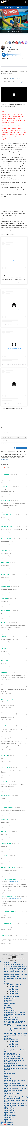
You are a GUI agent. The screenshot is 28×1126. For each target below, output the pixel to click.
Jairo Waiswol (5, 622)
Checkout (6, 983)
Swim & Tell (7, 1077)
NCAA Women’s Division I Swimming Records (14, 1060)
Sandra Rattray (5, 610)
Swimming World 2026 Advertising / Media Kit (14, 1080)
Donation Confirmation (9, 998)
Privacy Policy (20, 954)
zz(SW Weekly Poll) (8, 1122)
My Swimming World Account (11, 1040)
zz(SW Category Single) (9, 1110)
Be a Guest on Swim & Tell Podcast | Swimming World (15, 979)
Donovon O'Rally (6, 486)
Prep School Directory (9, 1073)
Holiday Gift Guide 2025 (9, 1010)
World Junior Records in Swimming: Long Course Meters (15, 1101)
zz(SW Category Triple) (9, 1112)
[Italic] (4, 437)
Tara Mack (4, 855)
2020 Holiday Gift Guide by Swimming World (14, 963)
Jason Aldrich (4, 831)
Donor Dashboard (8, 1002)
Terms (5, 1095)
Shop (5, 1075)
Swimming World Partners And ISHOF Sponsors (15, 1088)
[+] (19, 437)
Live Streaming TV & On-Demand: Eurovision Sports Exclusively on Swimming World (14, 1021)
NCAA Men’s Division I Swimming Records (13, 1058)
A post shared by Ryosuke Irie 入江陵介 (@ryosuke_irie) (14, 403)
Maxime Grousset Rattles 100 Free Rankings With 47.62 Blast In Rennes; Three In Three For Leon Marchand (15, 1035)
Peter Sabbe (4, 648)
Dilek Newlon (4, 714)
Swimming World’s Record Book (11, 1093)
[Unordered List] (10, 437)
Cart (5, 981)
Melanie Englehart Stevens (9, 700)
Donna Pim (4, 781)
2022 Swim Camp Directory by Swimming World (15, 968)
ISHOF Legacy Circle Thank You (11, 1017)
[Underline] (5, 437)
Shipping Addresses (13, 986)
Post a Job (6, 1071)
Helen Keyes (4, 550)
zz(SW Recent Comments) (10, 1115)
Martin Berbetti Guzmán (8, 867)
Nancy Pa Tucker (6, 767)
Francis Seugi (5, 726)
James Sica (12, 47)
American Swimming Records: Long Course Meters (16, 970)
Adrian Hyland (5, 935)
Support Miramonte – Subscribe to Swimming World (17, 1029)
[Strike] (7, 437)
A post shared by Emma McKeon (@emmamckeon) (14, 364)
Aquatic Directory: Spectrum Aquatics (13, 976)
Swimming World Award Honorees (12, 1084)
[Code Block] (14, 437)
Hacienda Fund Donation (10, 1009)
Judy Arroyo (4, 755)
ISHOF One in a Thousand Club (11, 1019)
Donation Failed (8, 1000)
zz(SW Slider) (7, 1121)
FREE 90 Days (7, 1005)
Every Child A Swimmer (9, 1003)
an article (10, 143)
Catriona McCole (6, 586)
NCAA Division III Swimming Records (12, 1056)
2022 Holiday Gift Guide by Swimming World (14, 964)
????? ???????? (14, 282)
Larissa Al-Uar (5, 574)
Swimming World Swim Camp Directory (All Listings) (14, 1091)
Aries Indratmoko (6, 843)
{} (17, 437)
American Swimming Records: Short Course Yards (15, 974)
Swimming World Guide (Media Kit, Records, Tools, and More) (15, 1086)
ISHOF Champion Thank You (10, 1016)
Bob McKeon (4, 636)
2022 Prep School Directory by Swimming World (15, 966)
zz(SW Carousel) (8, 1107)
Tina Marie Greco (6, 923)
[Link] (16, 437)
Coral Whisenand (6, 514)
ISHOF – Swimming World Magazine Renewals (14, 1014)
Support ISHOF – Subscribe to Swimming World (18, 1026)
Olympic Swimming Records (10, 1063)
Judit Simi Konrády (6, 538)
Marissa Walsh (5, 562)
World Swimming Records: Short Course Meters (15, 1105)
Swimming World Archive (10, 1082)
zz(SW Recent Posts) (9, 1117)
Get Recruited (7, 1007)
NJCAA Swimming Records (10, 1062)
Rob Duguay (4, 819)
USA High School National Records (12, 1098)
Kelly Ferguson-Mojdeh (8, 911)
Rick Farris (4, 672)
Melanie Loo (4, 660)
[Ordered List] (9, 437)
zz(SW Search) (7, 1119)
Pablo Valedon (5, 474)
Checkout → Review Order (15, 984)
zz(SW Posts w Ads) (8, 1114)
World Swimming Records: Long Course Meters (15, 1103)
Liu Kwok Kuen (5, 686)
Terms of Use (4, 459)
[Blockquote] (12, 437)
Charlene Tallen (5, 500)
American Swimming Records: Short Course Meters (14, 972)
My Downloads (7, 1038)
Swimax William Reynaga (9, 879)
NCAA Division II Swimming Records (12, 1055)
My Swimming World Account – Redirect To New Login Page (15, 1050)
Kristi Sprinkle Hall (6, 526)
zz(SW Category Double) (9, 1109)
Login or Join (7, 1024)
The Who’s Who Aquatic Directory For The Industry (16, 1097)
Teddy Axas (4, 598)
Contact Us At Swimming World (11, 996)
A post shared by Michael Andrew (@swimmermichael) (14, 324)
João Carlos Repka (6, 795)
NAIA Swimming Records (9, 1053)
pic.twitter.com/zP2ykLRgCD (17, 78)
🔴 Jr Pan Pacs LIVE (8, 1124)
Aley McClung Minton (7, 807)
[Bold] (2, 437)
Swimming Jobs (7, 1078)
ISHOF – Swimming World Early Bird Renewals (14, 1012)
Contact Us (4, 954)
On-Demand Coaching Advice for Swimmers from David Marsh (15, 1066)
